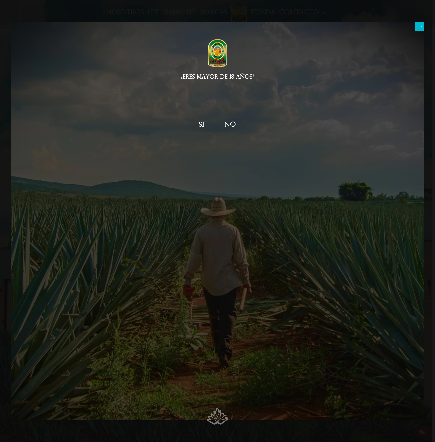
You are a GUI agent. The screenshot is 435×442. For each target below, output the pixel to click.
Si (201, 125)
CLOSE (419, 26)
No (230, 125)
